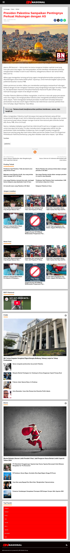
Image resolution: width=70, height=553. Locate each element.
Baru (5, 526)
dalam (6, 530)
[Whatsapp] (64, 20)
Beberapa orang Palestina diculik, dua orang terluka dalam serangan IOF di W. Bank (18, 175)
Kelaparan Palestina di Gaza (44, 186)
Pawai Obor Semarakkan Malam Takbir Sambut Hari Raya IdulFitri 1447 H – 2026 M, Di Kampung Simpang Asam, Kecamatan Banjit (56, 208)
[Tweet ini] (58, 20)
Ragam (6, 508)
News (8, 20)
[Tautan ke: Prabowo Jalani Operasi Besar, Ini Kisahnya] (7, 385)
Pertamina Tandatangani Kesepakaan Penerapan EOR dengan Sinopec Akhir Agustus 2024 (38, 491)
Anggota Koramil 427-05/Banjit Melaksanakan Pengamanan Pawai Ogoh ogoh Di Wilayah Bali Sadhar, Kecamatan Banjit (35, 233)
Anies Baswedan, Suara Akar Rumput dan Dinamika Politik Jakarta (31, 391)
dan (5, 519)
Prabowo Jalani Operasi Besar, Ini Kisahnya (25, 382)
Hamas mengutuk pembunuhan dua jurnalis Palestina (28, 364)
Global (5, 20)
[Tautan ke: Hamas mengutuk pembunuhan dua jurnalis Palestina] (7, 367)
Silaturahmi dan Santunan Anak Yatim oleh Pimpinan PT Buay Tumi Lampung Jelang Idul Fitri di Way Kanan (34, 208)
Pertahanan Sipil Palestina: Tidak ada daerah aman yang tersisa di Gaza (18, 169)
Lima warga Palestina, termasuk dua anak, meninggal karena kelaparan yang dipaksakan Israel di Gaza (19, 181)
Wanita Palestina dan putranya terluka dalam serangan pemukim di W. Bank (51, 169)
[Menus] (3, 2)
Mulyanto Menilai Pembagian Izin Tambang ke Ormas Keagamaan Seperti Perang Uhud (37, 373)
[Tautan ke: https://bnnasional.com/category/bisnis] (66, 403)
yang (5, 515)
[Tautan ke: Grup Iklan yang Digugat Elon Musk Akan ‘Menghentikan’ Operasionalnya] (7, 485)
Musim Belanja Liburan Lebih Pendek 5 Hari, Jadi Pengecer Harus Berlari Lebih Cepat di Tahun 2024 (34, 459)
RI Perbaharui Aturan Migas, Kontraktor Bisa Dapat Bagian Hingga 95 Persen (34, 473)
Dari (5, 537)
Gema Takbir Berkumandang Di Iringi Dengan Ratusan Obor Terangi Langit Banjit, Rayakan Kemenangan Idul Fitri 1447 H (12, 208)
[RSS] (35, 152)
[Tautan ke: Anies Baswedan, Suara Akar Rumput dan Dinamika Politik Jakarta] (7, 394)
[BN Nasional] (35, 2)
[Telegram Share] (61, 20)
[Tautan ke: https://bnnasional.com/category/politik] (66, 315)
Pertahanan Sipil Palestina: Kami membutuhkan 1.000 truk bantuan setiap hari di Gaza (51, 181)
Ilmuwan (7, 533)
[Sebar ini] (55, 20)
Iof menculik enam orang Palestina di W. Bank (17, 186)
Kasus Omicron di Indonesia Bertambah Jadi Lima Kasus (52, 158)
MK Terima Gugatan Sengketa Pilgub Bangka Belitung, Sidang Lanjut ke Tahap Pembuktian (31, 359)
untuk (6, 522)
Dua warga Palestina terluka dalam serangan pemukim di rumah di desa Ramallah (51, 175)
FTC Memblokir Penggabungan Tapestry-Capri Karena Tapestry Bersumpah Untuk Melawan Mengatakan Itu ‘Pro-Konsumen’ (38, 464)
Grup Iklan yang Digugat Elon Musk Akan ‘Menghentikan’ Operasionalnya (33, 482)
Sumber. (6, 138)
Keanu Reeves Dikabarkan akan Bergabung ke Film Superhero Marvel (18, 158)
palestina (7, 144)
